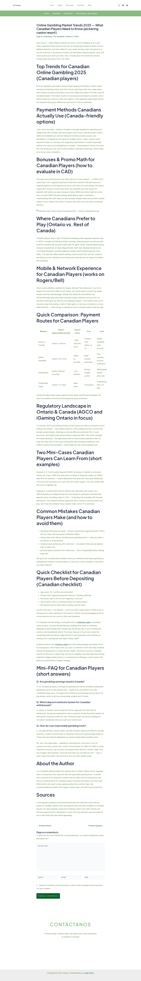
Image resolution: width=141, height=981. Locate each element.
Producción (68, 13)
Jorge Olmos (89, 973)
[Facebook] (123, 5)
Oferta (59, 5)
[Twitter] (127, 5)
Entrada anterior (44, 826)
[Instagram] (119, 5)
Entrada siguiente (96, 826)
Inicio (52, 5)
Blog (89, 5)
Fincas (46, 13)
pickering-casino (84, 622)
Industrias (56, 13)
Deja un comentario (44, 36)
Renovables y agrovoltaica (86, 13)
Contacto (80, 5)
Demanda (69, 5)
